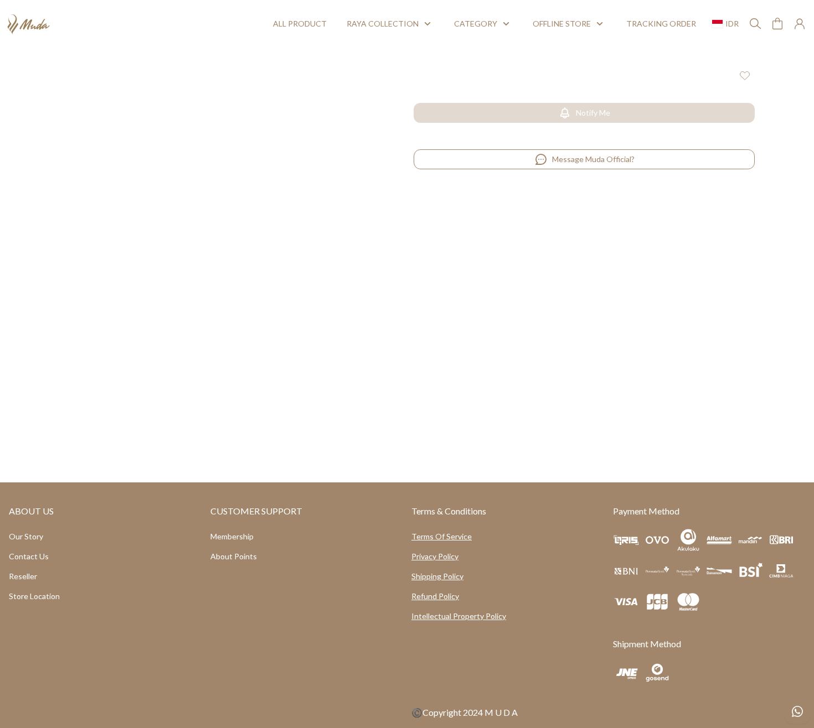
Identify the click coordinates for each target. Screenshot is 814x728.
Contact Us (29, 556)
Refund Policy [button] (435, 596)
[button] (777, 24)
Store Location (34, 596)
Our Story (26, 536)
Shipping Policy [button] (437, 576)
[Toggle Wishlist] (745, 75)
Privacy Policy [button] (434, 556)
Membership (232, 536)
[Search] (755, 24)
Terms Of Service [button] (441, 536)
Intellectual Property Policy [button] (458, 616)
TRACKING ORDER (657, 23)
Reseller (23, 576)
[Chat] (797, 711)
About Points (233, 556)
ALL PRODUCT (296, 23)
